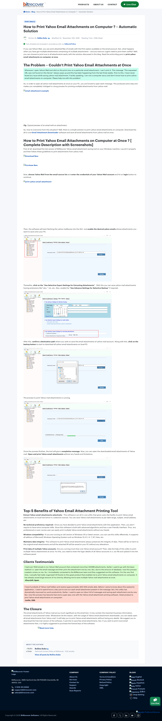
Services (73, 679)
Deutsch (140, 679)
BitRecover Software (30, 715)
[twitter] (120, 715)
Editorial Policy (70, 44)
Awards (72, 688)
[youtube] (132, 715)
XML (101, 688)
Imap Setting (138, 694)
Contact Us (74, 682)
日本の (142, 691)
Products (83, 4)
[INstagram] (138, 715)
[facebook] (114, 715)
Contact (112, 4)
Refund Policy (106, 682)
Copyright (104, 685)
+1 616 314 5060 (22, 687)
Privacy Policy (106, 679)
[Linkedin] (49, 38)
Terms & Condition (108, 676)
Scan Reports (75, 690)
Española (140, 682)
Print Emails (30, 21)
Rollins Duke (42, 38)
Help (135, 698)
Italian (138, 685)
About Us (98, 4)
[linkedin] (126, 715)
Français (141, 688)
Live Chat (131, 4)
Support (72, 685)
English (138, 676)
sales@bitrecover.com (24, 692)
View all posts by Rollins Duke (48, 654)
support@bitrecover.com (25, 689)
